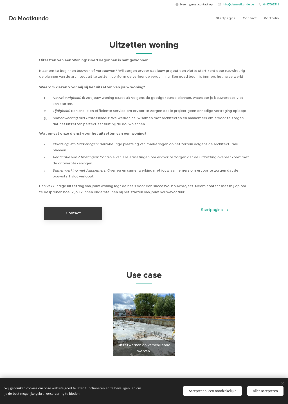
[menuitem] (227, 18)
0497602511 (271, 4)
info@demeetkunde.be (238, 4)
